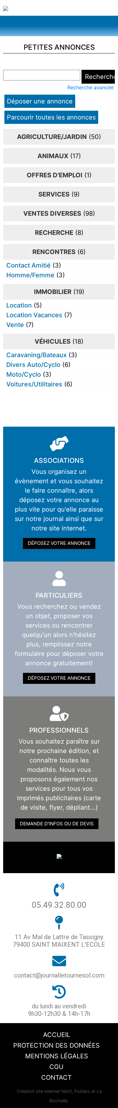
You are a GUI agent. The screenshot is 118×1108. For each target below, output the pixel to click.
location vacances (34, 315)
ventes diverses (52, 213)
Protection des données (56, 1045)
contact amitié (28, 265)
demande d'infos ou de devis (57, 824)
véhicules (52, 341)
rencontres (54, 252)
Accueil (56, 1035)
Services (54, 194)
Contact (56, 1077)
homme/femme (30, 275)
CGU (56, 1067)
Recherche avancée (90, 87)
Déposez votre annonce (59, 543)
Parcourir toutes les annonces (51, 117)
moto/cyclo (23, 374)
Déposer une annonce (40, 101)
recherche (54, 232)
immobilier (52, 292)
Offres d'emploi (54, 175)
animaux (52, 156)
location (19, 305)
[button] (59, 26)
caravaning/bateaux (36, 355)
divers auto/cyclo (33, 364)
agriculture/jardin (52, 137)
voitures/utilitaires (34, 384)
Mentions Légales (56, 1056)
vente (15, 325)
